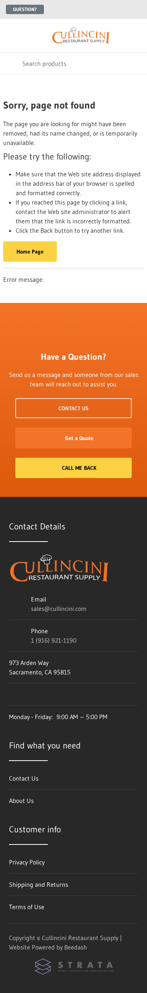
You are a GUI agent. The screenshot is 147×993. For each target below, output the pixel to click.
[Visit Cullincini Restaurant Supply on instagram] (29, 694)
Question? (25, 9)
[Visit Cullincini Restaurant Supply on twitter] (12, 694)
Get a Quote (79, 438)
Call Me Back (79, 467)
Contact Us (73, 408)
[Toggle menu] (11, 35)
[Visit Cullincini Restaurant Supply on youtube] (61, 694)
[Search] (11, 63)
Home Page (30, 251)
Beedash (75, 947)
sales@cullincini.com (59, 608)
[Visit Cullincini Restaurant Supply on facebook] (45, 694)
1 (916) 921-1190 (53, 640)
